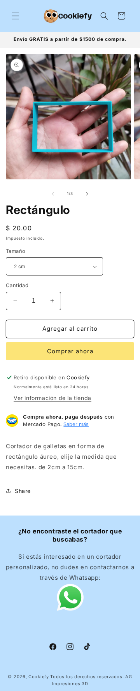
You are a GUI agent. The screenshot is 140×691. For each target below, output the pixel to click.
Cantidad (17, 285)
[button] (15, 16)
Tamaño (15, 251)
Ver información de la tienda (52, 398)
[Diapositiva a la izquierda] (52, 193)
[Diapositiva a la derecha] (87, 193)
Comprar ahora (70, 351)
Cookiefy (38, 676)
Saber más (76, 424)
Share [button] (23, 491)
